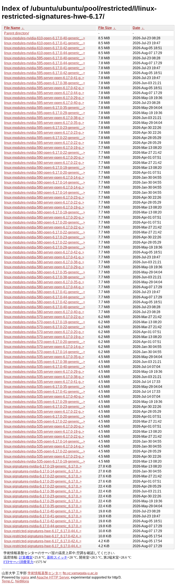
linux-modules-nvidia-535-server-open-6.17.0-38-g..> (44, 377)
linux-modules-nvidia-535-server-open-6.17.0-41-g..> (44, 382)
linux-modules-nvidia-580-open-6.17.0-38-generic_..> (44, 277)
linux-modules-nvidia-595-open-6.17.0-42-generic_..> (44, 73)
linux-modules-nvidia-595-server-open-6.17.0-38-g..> (44, 118)
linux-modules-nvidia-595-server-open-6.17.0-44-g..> (44, 93)
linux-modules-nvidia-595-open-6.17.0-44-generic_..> (44, 63)
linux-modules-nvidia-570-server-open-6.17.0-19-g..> (44, 337)
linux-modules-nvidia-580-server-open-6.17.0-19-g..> (44, 207)
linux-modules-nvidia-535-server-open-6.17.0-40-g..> (44, 396)
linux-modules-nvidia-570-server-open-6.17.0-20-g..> (44, 332)
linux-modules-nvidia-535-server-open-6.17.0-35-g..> (44, 357)
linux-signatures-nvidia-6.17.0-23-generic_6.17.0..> (43, 496)
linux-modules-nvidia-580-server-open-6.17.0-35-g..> (44, 282)
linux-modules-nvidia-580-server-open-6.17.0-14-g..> (44, 187)
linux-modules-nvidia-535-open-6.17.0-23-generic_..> (44, 406)
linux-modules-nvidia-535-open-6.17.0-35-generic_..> (44, 386)
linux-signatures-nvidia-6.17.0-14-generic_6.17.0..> (43, 471)
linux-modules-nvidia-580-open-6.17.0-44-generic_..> (44, 297)
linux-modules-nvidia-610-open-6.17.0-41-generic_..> (44, 43)
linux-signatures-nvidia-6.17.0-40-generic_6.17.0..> (43, 511)
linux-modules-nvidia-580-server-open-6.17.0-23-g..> (44, 197)
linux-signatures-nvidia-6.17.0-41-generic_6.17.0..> (43, 516)
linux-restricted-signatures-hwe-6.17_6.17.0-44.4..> (42, 531)
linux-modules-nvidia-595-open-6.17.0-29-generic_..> (44, 113)
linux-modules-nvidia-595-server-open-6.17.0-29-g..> (44, 98)
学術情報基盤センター (44, 573)
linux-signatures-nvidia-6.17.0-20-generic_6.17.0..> (43, 481)
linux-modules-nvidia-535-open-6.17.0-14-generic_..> (44, 441)
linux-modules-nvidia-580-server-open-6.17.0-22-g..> (44, 202)
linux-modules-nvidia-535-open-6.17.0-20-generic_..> (44, 416)
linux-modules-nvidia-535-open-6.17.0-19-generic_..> (44, 461)
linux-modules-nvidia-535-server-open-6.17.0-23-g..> (44, 456)
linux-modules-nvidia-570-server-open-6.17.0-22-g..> (44, 317)
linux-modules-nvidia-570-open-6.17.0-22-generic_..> (44, 327)
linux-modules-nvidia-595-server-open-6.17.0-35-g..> (44, 123)
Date (136, 28)
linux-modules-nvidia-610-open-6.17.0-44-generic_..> (44, 53)
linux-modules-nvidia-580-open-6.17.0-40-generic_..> (44, 307)
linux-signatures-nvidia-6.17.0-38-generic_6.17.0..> (43, 491)
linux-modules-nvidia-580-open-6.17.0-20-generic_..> (44, 222)
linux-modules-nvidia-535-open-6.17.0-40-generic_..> (44, 367)
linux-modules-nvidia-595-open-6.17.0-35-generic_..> (44, 108)
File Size (105, 28)
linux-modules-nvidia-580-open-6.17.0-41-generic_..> (44, 292)
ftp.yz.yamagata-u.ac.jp (80, 573)
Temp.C (8, 581)
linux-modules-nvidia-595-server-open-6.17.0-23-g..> (44, 132)
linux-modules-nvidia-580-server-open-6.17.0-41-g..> (44, 257)
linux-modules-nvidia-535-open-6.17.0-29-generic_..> (44, 402)
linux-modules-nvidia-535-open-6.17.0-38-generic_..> (44, 362)
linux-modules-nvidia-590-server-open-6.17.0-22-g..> (44, 163)
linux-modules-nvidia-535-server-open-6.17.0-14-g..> (44, 446)
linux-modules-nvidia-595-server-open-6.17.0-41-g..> (44, 78)
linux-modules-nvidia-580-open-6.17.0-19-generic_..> (44, 212)
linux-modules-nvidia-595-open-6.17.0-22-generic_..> (44, 138)
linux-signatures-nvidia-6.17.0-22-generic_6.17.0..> (43, 476)
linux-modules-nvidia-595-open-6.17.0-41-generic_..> (44, 68)
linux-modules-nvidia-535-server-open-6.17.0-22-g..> (44, 411)
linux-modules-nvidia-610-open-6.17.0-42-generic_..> (44, 48)
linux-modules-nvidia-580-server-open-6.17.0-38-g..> (44, 262)
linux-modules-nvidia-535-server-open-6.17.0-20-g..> (44, 426)
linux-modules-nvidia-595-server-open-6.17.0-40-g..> (44, 103)
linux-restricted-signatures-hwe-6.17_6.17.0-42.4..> (42, 536)
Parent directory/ (16, 33)
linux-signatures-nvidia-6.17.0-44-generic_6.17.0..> (43, 526)
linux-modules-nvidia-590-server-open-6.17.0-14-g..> (44, 177)
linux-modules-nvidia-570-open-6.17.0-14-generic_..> (44, 352)
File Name (12, 28)
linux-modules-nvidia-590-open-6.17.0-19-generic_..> (44, 167)
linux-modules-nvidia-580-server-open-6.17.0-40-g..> (44, 312)
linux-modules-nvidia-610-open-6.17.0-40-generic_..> (44, 38)
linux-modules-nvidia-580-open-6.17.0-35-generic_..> (44, 272)
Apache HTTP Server (52, 577)
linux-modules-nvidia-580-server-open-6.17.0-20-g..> (44, 217)
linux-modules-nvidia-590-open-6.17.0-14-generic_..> (44, 182)
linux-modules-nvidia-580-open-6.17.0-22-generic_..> (44, 232)
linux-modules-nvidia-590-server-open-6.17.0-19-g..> (44, 147)
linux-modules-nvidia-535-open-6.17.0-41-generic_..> (44, 391)
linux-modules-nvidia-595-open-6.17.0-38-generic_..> (44, 83)
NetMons (22, 581)
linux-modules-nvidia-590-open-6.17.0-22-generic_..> (44, 152)
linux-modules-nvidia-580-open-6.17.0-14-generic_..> (44, 192)
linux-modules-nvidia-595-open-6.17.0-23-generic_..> (44, 127)
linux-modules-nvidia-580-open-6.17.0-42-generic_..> (44, 302)
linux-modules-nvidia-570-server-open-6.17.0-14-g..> (44, 347)
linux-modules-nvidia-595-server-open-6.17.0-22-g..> (44, 143)
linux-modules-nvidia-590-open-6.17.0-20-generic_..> (44, 172)
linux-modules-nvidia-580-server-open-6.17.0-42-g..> (44, 252)
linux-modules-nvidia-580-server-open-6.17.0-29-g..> (44, 267)
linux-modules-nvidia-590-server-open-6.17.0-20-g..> (44, 157)
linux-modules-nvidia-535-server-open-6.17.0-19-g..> (44, 431)
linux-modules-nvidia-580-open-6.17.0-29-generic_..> (44, 247)
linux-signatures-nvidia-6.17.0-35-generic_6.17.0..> (43, 506)
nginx (25, 577)
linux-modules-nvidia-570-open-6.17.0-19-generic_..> (44, 322)
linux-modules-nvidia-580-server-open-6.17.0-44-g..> (44, 287)
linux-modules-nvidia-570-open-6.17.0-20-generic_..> (44, 342)
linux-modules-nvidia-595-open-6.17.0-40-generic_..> (44, 58)
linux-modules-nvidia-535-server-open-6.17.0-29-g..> (44, 371)
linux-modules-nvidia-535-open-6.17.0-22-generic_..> (44, 421)
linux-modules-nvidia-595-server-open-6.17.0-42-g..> (44, 88)
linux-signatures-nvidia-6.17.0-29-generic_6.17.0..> (43, 501)
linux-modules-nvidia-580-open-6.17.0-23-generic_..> (44, 237)
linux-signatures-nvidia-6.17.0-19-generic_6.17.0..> (43, 466)
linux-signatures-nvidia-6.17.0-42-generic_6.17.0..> (43, 521)
